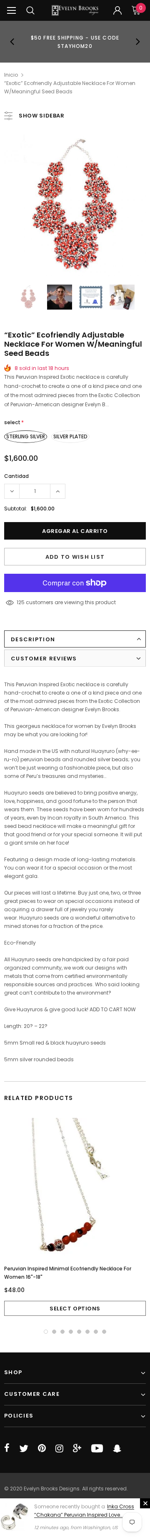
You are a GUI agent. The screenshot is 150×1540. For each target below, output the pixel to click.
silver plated (70, 436)
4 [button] (71, 1332)
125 (21, 602)
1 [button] (46, 1332)
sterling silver (25, 436)
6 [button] (87, 1332)
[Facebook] (7, 1448)
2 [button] (54, 1332)
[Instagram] (59, 1448)
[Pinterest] (42, 1448)
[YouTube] (97, 1448)
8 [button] (104, 1332)
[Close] (145, 1503)
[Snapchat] (117, 1448)
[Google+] (77, 1448)
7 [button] (96, 1332)
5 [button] (79, 1332)
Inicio (11, 74)
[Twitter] (23, 1448)
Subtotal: (15, 508)
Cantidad (16, 476)
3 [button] (62, 1332)
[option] (75, 41)
